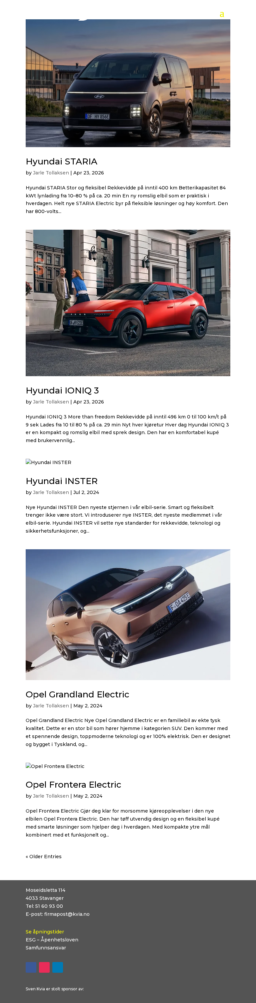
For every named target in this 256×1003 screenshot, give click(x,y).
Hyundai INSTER (62, 481)
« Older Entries (44, 857)
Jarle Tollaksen (51, 173)
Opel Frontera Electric (73, 784)
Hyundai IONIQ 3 (62, 390)
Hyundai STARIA (61, 161)
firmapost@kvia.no (67, 914)
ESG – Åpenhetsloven (52, 940)
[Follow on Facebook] (31, 967)
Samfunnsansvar (46, 948)
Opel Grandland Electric (77, 694)
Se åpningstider (45, 932)
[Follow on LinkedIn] (57, 967)
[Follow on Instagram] (44, 967)
